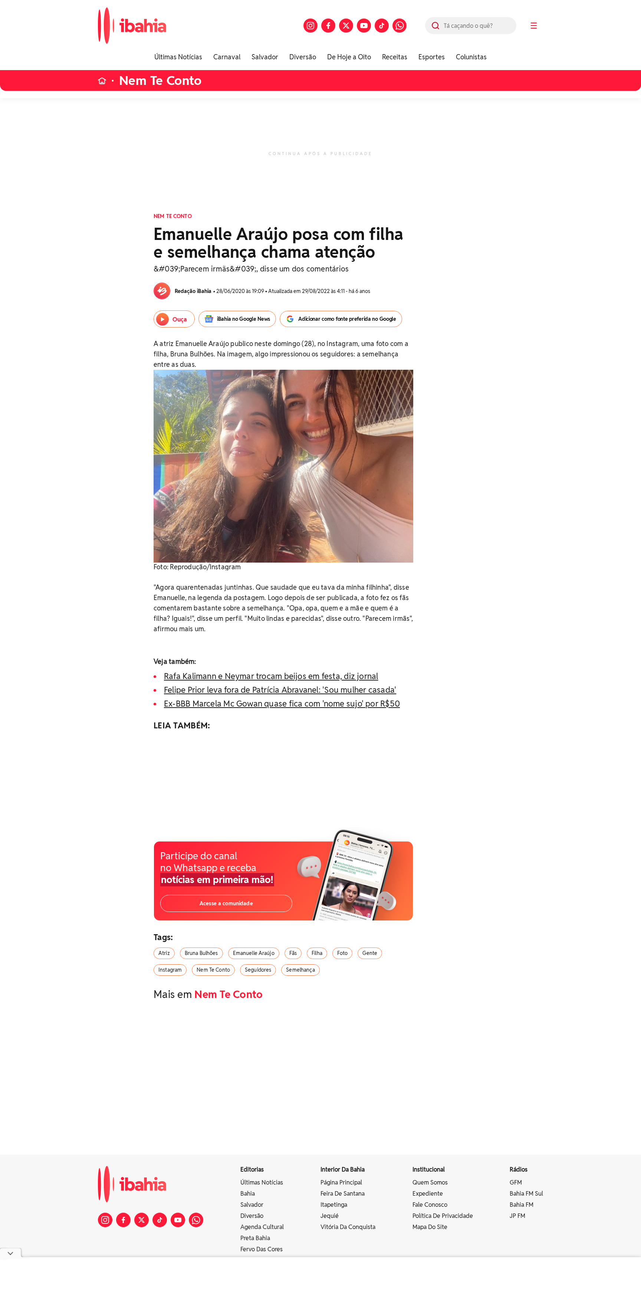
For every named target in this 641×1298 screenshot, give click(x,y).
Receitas (394, 57)
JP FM (517, 1216)
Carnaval (226, 57)
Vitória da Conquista (347, 1227)
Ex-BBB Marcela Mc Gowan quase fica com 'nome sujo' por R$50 (282, 703)
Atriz (164, 953)
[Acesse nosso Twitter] (346, 26)
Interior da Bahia (342, 1169)
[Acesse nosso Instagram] (310, 26)
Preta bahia (255, 1238)
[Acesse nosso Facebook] (328, 26)
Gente (369, 953)
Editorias (252, 1169)
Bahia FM (521, 1205)
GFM (516, 1182)
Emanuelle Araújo (254, 953)
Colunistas (471, 57)
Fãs (293, 953)
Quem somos (430, 1182)
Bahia (247, 1193)
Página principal (341, 1182)
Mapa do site (429, 1227)
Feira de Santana (342, 1193)
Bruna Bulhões (201, 953)
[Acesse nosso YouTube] (364, 26)
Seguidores (258, 969)
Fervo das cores (261, 1249)
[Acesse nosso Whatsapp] (399, 26)
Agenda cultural (262, 1227)
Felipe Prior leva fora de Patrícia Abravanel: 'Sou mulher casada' (280, 690)
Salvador (265, 57)
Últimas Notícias (178, 57)
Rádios (518, 1169)
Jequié (329, 1216)
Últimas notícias (261, 1182)
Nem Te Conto (160, 80)
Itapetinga (333, 1205)
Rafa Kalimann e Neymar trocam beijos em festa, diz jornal (271, 676)
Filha (317, 953)
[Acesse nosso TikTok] (382, 26)
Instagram (170, 969)
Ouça (179, 319)
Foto (342, 953)
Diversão (302, 57)
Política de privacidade (442, 1216)
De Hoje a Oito (349, 57)
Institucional (428, 1169)
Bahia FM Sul (526, 1193)
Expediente (427, 1193)
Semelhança (300, 969)
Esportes (431, 57)
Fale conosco (429, 1205)
